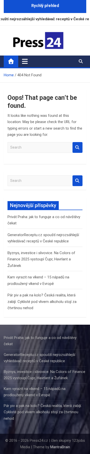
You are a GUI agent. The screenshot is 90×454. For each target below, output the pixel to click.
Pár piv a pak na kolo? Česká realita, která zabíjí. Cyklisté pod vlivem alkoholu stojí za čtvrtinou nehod (42, 301)
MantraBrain (60, 447)
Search (77, 147)
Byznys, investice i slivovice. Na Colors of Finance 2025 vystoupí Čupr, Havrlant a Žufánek (41, 259)
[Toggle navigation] (25, 61)
